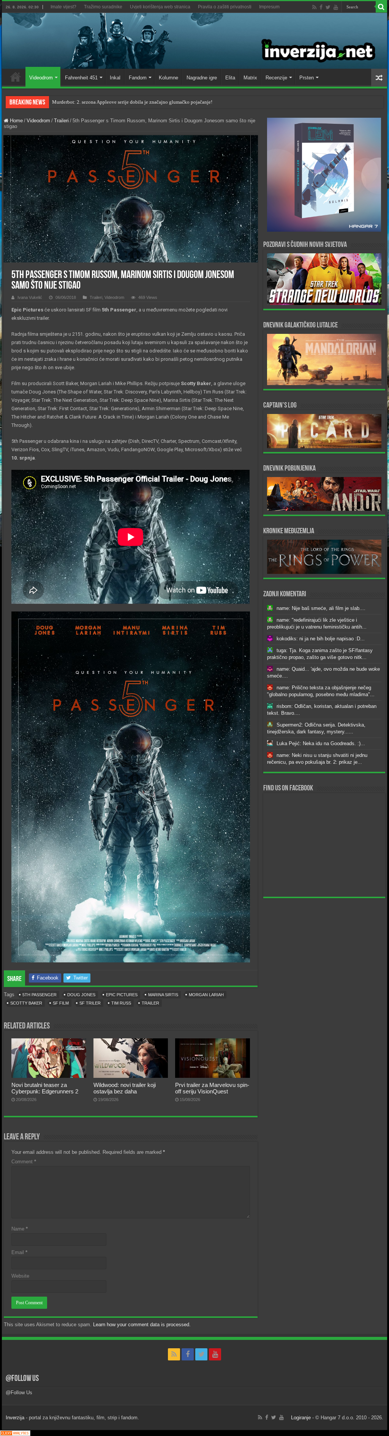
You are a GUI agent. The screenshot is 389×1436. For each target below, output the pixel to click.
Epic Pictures (122, 994)
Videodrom (41, 78)
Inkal (115, 78)
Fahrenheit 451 (81, 78)
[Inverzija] (194, 41)
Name (19, 1229)
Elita (230, 78)
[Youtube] (336, 7)
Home (15, 77)
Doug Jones (81, 994)
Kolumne (168, 78)
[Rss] (314, 7)
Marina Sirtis (163, 994)
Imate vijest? (63, 6)
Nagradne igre (202, 78)
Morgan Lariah (206, 994)
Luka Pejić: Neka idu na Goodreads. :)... (321, 743)
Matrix (250, 78)
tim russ (121, 1003)
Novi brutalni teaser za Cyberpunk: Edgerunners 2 (44, 1088)
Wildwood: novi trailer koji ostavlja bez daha (124, 1088)
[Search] (381, 7)
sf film (61, 1003)
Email (19, 1252)
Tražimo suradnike (103, 6)
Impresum (269, 6)
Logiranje (301, 1417)
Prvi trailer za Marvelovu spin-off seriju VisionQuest (212, 1088)
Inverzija (15, 1417)
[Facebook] (321, 7)
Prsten (306, 78)
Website (20, 1276)
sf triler (90, 1003)
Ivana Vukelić (29, 297)
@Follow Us (22, 1378)
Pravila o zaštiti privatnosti (224, 6)
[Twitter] (328, 7)
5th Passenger (39, 994)
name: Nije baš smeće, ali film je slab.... (321, 608)
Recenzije (276, 78)
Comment (23, 1161)
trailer (150, 1003)
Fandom (138, 78)
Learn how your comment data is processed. (142, 1324)
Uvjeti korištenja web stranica (160, 6)
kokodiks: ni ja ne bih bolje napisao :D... (321, 638)
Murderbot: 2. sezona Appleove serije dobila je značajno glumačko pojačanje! (132, 102)
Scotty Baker (26, 1003)
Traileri (61, 120)
